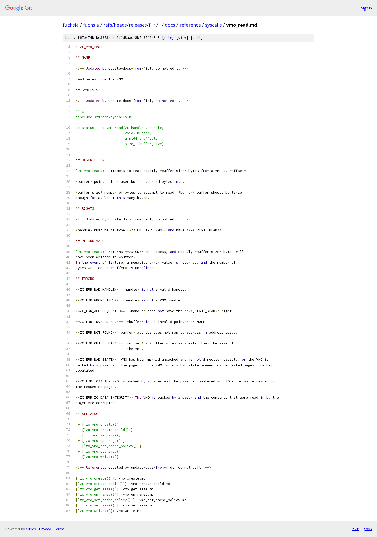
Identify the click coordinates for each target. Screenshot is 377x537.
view (182, 37)
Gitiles (31, 528)
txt (355, 528)
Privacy (45, 528)
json (368, 528)
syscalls (213, 25)
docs (170, 25)
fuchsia (71, 25)
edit (197, 37)
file (168, 37)
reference (190, 25)
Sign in (366, 8)
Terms (59, 528)
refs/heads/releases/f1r (129, 25)
